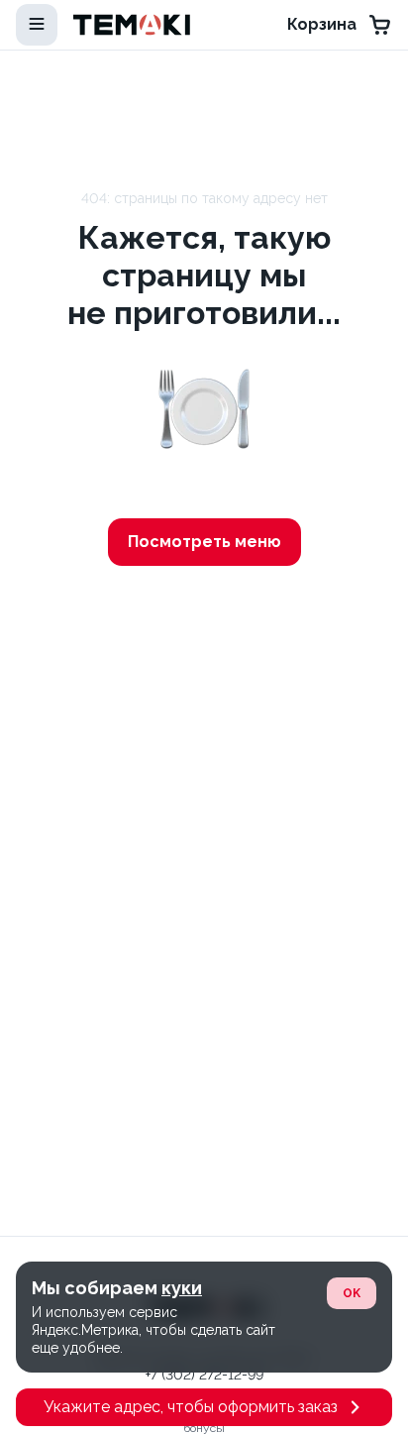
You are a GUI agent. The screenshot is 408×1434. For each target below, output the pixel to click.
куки (181, 1287)
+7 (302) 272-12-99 (204, 1374)
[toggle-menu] (36, 25)
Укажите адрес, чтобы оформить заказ (191, 1406)
